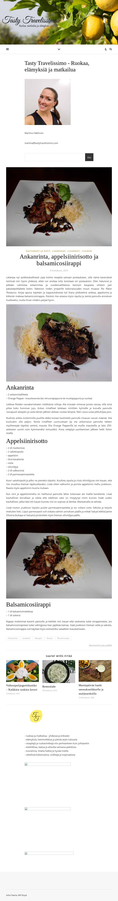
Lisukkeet (73, 251)
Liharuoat (59, 251)
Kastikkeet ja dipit (38, 251)
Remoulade (49, 686)
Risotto (50, 638)
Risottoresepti (63, 638)
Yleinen (87, 251)
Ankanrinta (13, 638)
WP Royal (22, 895)
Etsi (89, 157)
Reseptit (38, 638)
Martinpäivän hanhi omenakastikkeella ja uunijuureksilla (91, 689)
